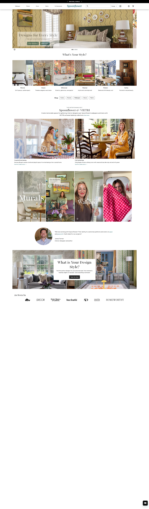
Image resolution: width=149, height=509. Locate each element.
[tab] (72, 49)
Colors (62, 98)
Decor (37, 6)
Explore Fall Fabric (38, 43)
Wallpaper (17, 6)
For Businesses (58, 6)
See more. (87, 115)
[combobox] (114, 6)
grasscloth (60, 234)
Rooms (69, 98)
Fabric (47, 6)
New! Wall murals (74, 1)
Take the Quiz (74, 277)
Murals (28, 6)
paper (111, 232)
